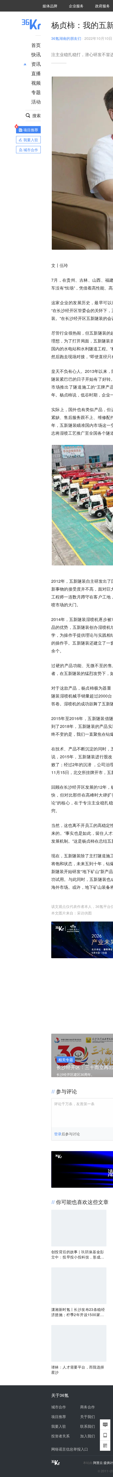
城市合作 (58, 1406)
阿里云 (98, 1462)
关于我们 (87, 1416)
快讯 (36, 54)
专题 (36, 92)
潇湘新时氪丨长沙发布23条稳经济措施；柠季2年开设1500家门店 (78, 1312)
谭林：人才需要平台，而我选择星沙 (77, 1369)
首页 (36, 44)
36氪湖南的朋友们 (66, 38)
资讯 (36, 63)
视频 (36, 82)
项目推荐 (58, 1416)
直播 (36, 73)
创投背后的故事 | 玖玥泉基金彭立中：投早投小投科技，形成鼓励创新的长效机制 (77, 1254)
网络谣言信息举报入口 (69, 1449)
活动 (36, 101)
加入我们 (87, 1435)
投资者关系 (60, 1435)
